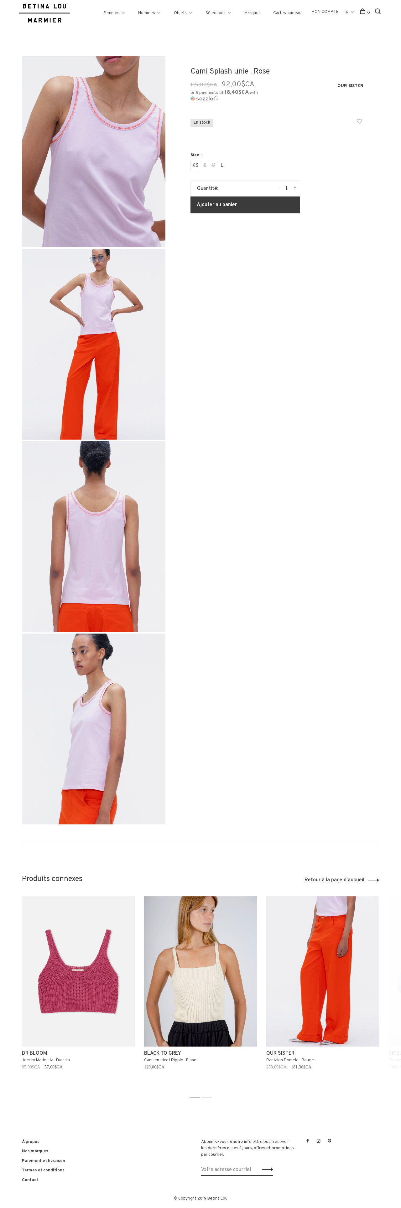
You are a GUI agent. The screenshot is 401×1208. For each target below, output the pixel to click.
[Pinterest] (329, 1141)
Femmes (111, 13)
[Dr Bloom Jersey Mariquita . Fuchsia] (78, 971)
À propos (30, 1141)
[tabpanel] (78, 994)
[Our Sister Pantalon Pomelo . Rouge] (322, 971)
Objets (180, 13)
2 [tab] (207, 1098)
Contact (30, 1180)
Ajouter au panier (217, 205)
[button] (231, 96)
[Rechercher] (378, 12)
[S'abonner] (265, 1170)
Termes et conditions (43, 1170)
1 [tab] (196, 1098)
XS (195, 165)
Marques (252, 13)
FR (346, 12)
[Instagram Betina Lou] (318, 1141)
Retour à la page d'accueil (334, 880)
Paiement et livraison (43, 1161)
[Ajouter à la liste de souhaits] (359, 122)
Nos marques (35, 1151)
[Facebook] (308, 1141)
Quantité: (207, 189)
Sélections (216, 13)
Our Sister (350, 86)
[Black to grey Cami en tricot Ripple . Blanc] (200, 971)
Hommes (146, 13)
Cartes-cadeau (287, 13)
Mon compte (325, 11)
